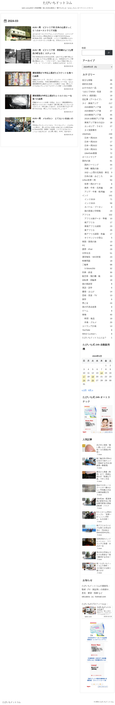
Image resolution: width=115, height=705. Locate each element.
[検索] (108, 52)
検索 (84, 48)
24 (84, 380)
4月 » (90, 390)
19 (93, 377)
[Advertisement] (98, 29)
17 (84, 377)
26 (93, 380)
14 (101, 373)
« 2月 (84, 390)
